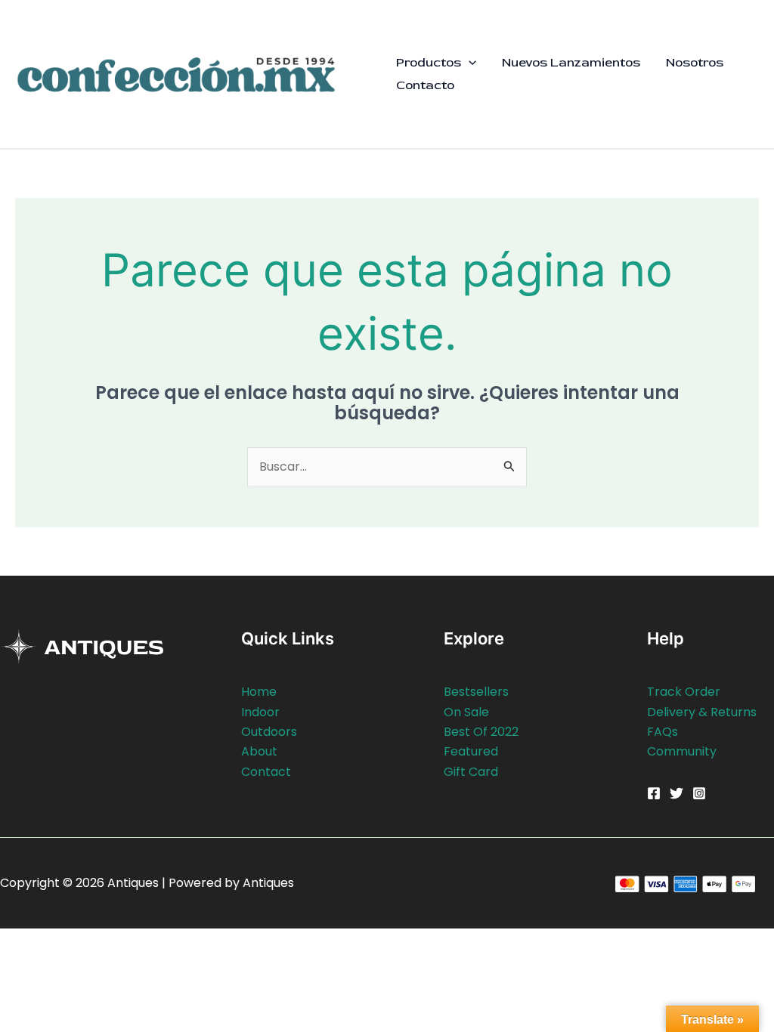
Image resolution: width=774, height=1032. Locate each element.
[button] (468, 62)
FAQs (662, 731)
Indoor (260, 712)
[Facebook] (654, 793)
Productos (428, 62)
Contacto (425, 85)
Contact (266, 771)
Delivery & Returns (702, 712)
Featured (471, 751)
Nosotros (694, 62)
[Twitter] (676, 793)
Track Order (683, 691)
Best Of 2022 (481, 731)
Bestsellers (476, 691)
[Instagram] (699, 793)
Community (682, 751)
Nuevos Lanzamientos (571, 62)
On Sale (466, 712)
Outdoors (269, 731)
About (259, 751)
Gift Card (471, 771)
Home (259, 691)
